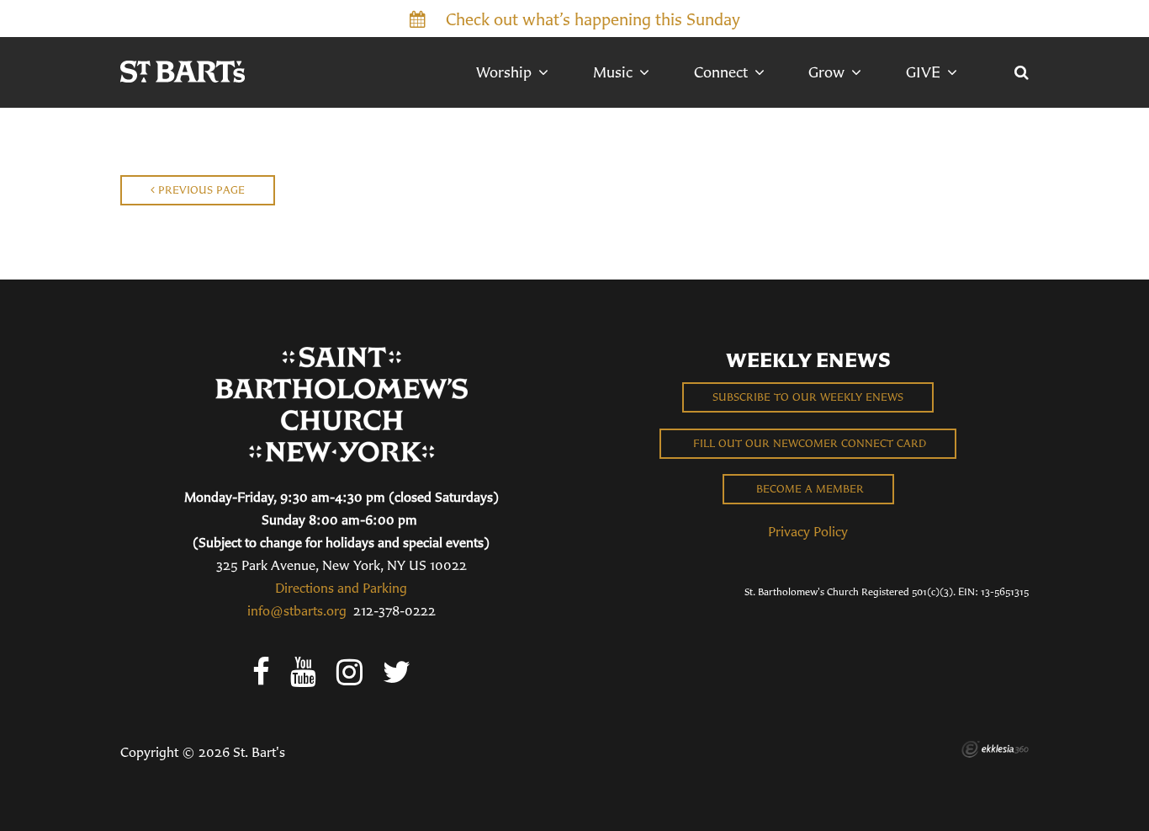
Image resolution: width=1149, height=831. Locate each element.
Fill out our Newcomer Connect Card (808, 443)
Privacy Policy (808, 531)
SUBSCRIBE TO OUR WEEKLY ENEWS (807, 397)
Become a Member (808, 489)
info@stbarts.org (297, 610)
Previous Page (200, 190)
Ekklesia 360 (995, 749)
